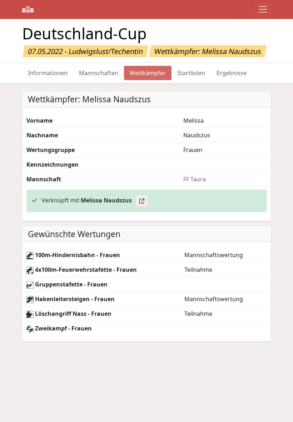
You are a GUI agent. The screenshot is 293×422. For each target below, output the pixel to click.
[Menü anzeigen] (263, 9)
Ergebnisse (232, 73)
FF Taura (194, 179)
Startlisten (191, 73)
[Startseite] (28, 9)
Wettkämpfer (148, 73)
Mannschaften (98, 73)
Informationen (48, 73)
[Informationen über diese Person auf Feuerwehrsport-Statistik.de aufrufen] (142, 200)
